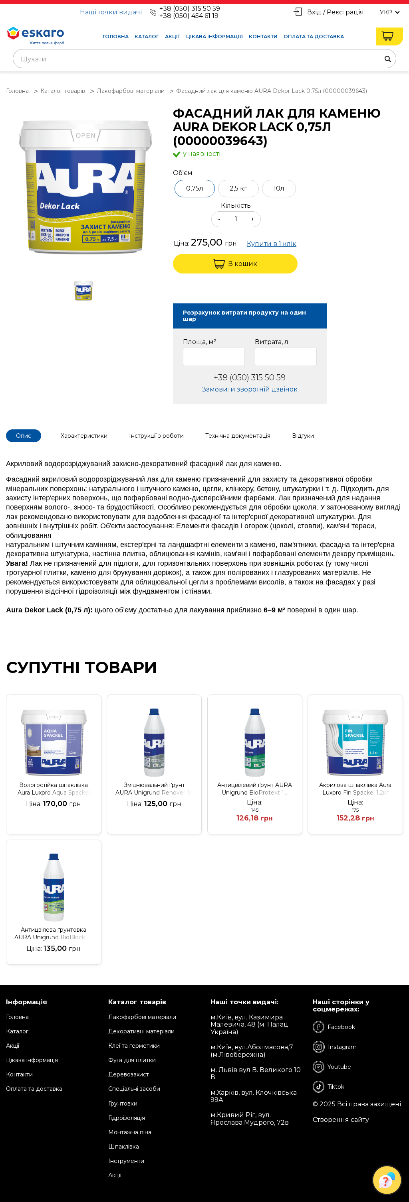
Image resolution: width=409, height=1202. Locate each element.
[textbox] (204, 59)
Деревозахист (128, 1074)
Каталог (147, 36)
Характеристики (84, 435)
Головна (116, 36)
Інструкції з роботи (156, 435)
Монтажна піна (129, 1132)
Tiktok (336, 1086)
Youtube (339, 1066)
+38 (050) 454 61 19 (188, 16)
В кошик (242, 264)
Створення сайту (341, 1119)
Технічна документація (237, 435)
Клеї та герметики (134, 1046)
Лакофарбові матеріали (142, 1017)
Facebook (341, 1027)
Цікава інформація (214, 36)
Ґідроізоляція (126, 1118)
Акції (172, 36)
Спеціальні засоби (134, 1089)
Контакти (263, 36)
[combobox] (204, 58)
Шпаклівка (123, 1146)
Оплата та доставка (314, 36)
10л (279, 188)
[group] (85, 187)
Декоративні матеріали (141, 1031)
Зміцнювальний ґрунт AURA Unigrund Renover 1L (154, 788)
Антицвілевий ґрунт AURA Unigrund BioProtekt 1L (254, 788)
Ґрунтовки (122, 1103)
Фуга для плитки (132, 1060)
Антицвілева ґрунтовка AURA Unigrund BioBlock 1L (53, 933)
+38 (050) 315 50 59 (189, 8)
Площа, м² (199, 342)
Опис (23, 435)
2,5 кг (238, 188)
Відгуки (303, 435)
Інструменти (126, 1161)
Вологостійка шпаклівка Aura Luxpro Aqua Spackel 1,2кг (54, 789)
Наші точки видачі (111, 12)
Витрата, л (271, 342)
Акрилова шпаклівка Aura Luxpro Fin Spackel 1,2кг (355, 788)
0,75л (194, 188)
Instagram (342, 1047)
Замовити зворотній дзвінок (250, 389)
